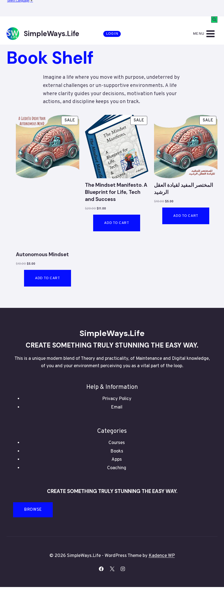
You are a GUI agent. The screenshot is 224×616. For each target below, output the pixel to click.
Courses (116, 443)
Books (116, 451)
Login (112, 33)
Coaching (116, 468)
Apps (116, 460)
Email (116, 407)
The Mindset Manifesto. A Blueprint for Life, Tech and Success (116, 192)
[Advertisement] (47, 220)
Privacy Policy (116, 399)
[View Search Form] (214, 19)
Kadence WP (162, 556)
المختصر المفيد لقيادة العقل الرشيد (183, 188)
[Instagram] (122, 569)
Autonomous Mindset (42, 254)
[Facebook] (101, 569)
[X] (112, 569)
